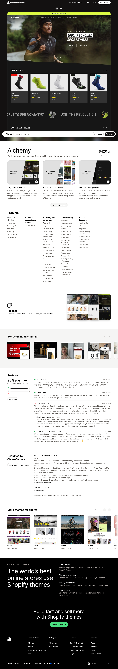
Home (30, 654)
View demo (98, 134)
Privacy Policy (26, 663)
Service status (96, 654)
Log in (94, 2)
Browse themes (74, 2)
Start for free (104, 2)
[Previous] (104, 336)
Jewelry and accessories (37, 650)
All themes (25, 465)
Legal (93, 650)
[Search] (88, 2)
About (93, 643)
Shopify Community (77, 650)
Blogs (72, 654)
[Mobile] (61, 8)
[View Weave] (77, 307)
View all (97, 510)
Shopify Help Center (77, 643)
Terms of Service (13, 663)
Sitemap (57, 663)
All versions (48, 482)
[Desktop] (56, 8)
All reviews (13, 399)
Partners (94, 646)
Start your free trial (59, 624)
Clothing (31, 643)
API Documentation (76, 646)
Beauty (30, 646)
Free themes (53, 646)
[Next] (109, 336)
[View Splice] (88, 307)
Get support (13, 465)
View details (38, 482)
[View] (18, 351)
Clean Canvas (106, 156)
